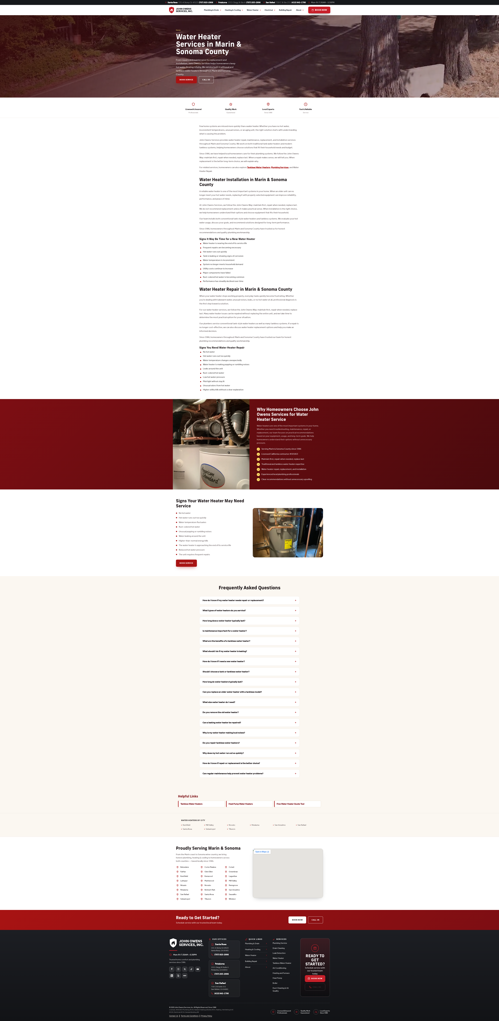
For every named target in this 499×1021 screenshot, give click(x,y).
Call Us (206, 80)
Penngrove (233, 885)
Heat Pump (277, 978)
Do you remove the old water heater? (221, 712)
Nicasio (183, 885)
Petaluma (255, 825)
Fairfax (183, 871)
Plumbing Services (279, 167)
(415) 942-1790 (298, 2)
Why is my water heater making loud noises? (224, 732)
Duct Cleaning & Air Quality (281, 989)
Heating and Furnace (281, 973)
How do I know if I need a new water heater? (224, 661)
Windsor (232, 899)
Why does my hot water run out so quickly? (223, 753)
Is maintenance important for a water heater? (225, 631)
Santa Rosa (187, 829)
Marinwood (209, 881)
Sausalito (233, 894)
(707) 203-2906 (253, 2)
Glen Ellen (209, 871)
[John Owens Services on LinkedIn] (171, 975)
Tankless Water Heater (282, 963)
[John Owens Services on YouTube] (197, 969)
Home (178, 30)
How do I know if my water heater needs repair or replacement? (233, 600)
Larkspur (184, 881)
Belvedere (184, 867)
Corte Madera (210, 867)
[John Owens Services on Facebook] (171, 969)
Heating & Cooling (233, 10)
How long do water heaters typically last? (223, 682)
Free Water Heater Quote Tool (290, 804)
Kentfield (186, 825)
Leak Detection (279, 953)
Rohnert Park (210, 890)
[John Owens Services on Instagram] (178, 969)
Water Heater (253, 10)
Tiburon (232, 829)
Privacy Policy (206, 1016)
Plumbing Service (280, 943)
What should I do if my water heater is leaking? (225, 651)
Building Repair (285, 10)
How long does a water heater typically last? (224, 620)
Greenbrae (233, 871)
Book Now (297, 920)
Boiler (275, 983)
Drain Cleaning (279, 948)
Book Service (186, 80)
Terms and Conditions (190, 1016)
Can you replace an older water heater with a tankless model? (232, 692)
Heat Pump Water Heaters (241, 804)
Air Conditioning (279, 968)
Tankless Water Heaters (258, 167)
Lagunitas (233, 876)
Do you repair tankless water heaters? (221, 743)
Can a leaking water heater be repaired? (222, 722)
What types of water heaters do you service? (224, 610)
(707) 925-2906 (206, 2)
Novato (232, 825)
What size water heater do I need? (219, 702)
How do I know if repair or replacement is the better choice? (231, 763)
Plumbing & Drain (211, 10)
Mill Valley (210, 825)
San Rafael (302, 825)
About (298, 10)
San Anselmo (280, 825)
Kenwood (209, 876)
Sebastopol (210, 829)
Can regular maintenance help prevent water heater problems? (233, 773)
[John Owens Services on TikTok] (191, 969)
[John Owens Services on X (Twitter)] (184, 969)
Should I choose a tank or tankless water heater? (226, 671)
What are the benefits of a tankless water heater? (226, 641)
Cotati (231, 867)
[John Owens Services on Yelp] (178, 975)
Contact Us (173, 1016)
